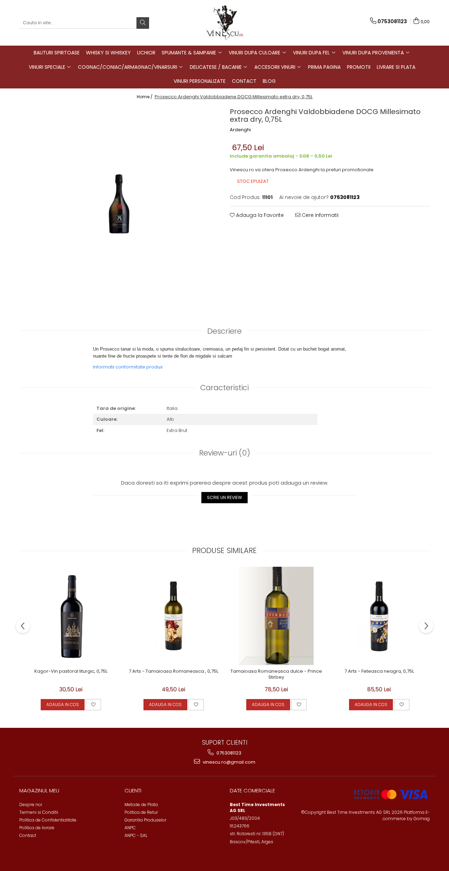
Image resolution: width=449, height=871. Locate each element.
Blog (269, 81)
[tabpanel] (119, 203)
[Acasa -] (224, 22)
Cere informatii (319, 215)
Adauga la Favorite (259, 215)
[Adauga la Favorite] (93, 704)
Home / (145, 97)
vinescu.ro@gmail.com (228, 762)
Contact (244, 81)
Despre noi (30, 804)
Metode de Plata (141, 804)
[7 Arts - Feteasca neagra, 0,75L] (379, 616)
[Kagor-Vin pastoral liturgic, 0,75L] (71, 616)
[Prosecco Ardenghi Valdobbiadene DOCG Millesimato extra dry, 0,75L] (119, 203)
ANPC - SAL (136, 835)
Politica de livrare (36, 828)
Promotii (358, 67)
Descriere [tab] (224, 331)
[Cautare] (142, 23)
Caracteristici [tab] (224, 388)
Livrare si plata (396, 67)
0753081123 (228, 753)
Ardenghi (240, 130)
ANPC (130, 828)
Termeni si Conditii (38, 812)
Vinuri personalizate (200, 81)
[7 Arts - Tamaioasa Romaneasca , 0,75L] (173, 616)
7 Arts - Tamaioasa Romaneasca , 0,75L (173, 671)
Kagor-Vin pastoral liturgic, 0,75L (70, 671)
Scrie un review (224, 497)
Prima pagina (324, 67)
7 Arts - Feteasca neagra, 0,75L (379, 671)
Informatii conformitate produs (128, 367)
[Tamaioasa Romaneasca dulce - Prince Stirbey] (276, 616)
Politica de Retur (141, 812)
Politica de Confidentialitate (47, 820)
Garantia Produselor (145, 820)
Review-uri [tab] (224, 453)
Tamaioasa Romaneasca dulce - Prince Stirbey (276, 674)
